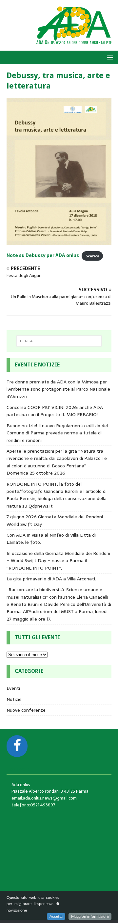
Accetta (56, 916)
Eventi (13, 688)
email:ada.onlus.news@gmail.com (44, 798)
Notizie (14, 699)
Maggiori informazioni (90, 916)
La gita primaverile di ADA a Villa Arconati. (51, 578)
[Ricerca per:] (59, 341)
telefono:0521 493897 (33, 805)
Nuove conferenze (26, 710)
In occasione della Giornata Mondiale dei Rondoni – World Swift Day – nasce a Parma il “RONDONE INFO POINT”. (58, 561)
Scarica (92, 256)
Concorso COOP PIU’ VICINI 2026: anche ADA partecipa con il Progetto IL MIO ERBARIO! (55, 411)
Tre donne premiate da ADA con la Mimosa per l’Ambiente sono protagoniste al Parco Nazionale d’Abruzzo (58, 389)
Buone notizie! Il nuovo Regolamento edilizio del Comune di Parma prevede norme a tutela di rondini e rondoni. (57, 433)
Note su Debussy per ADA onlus (43, 255)
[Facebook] (17, 746)
